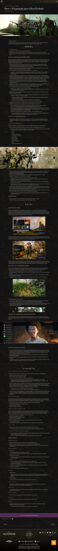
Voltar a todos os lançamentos (12, 6)
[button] (3, 157)
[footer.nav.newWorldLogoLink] (9, 533)
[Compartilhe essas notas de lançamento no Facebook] (12, 519)
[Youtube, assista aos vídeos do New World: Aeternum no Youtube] (50, 532)
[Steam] (37, 541)
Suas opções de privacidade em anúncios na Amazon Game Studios (28, 544)
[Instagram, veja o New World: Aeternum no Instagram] (52, 532)
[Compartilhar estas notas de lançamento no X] (10, 519)
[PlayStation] (21, 541)
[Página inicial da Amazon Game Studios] (9, 541)
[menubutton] (57, 1)
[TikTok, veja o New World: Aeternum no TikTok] (55, 532)
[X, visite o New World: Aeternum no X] (45, 532)
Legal (23, 543)
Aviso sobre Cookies (32, 543)
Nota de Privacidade (27, 543)
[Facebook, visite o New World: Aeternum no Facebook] (47, 532)
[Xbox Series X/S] (29, 541)
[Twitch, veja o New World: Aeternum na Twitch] (42, 532)
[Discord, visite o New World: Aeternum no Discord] (40, 532)
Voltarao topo (29, 534)
